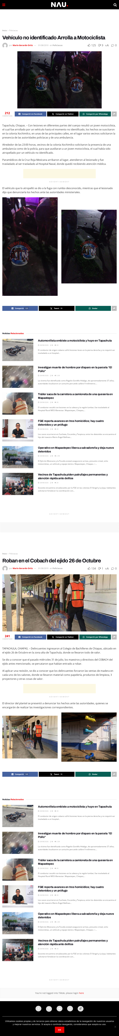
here (81, 993)
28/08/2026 (43, 345)
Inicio (4, 30)
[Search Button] (115, 4)
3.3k (58, 375)
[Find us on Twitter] (49, 1009)
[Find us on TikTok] (81, 1009)
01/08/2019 (43, 45)
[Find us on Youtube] (59, 1008)
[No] (115, 1026)
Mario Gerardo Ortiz (23, 45)
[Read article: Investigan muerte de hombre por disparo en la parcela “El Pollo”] (17, 377)
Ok (59, 1029)
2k (57, 345)
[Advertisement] (59, 18)
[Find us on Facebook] (38, 1008)
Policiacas (13, 30)
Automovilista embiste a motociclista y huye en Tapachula (75, 340)
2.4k (58, 456)
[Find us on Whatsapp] (70, 1008)
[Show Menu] (3, 4)
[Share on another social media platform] (114, 114)
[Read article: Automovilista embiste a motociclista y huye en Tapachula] (17, 350)
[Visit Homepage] (59, 5)
